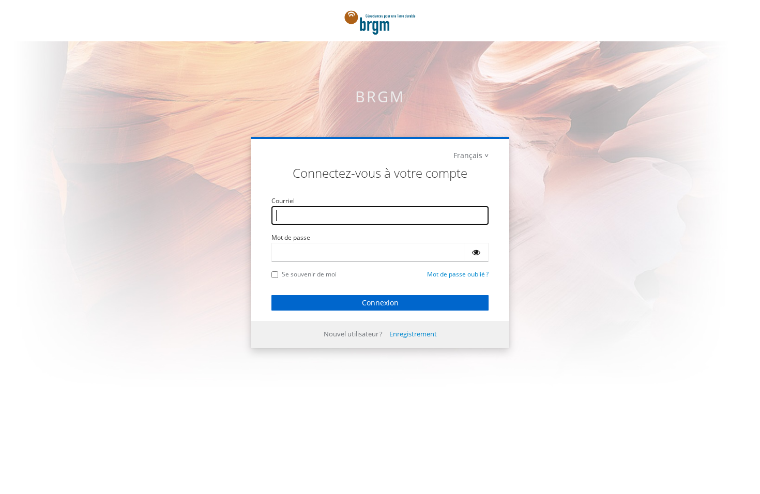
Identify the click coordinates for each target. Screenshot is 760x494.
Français (467, 155)
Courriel (283, 200)
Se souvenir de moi (309, 274)
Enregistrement (413, 333)
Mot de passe (290, 237)
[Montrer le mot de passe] (476, 252)
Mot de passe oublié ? (458, 274)
